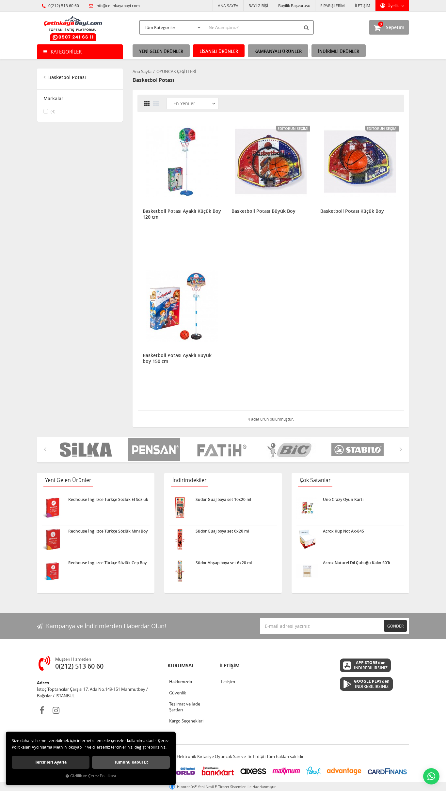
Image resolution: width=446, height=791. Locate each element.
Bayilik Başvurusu (294, 5)
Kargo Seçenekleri (186, 721)
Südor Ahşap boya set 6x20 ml (224, 563)
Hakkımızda (180, 682)
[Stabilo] (355, 449)
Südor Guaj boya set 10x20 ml (223, 499)
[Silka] (83, 449)
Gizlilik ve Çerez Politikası (93, 775)
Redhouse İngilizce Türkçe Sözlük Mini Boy (108, 531)
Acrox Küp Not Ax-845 (343, 531)
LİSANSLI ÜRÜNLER (218, 51)
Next (401, 449)
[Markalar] (287, 449)
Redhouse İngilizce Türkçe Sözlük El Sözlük (108, 499)
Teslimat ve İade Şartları (184, 707)
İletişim (228, 682)
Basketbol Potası (66, 77)
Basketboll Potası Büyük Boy (263, 211)
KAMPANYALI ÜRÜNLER (278, 51)
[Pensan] (151, 449)
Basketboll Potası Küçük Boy (352, 211)
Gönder (395, 625)
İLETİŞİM (362, 5)
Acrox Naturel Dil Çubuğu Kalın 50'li (356, 563)
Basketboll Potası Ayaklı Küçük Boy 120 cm (182, 214)
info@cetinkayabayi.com (117, 5)
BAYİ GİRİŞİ (258, 5)
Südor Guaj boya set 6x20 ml (222, 531)
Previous (45, 449)
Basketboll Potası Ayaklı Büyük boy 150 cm (177, 358)
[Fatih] (219, 449)
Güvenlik (177, 693)
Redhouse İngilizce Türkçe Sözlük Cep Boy (107, 563)
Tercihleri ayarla (51, 762)
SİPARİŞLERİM (332, 5)
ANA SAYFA (228, 5)
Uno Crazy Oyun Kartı (343, 499)
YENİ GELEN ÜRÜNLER (161, 51)
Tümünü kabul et (131, 762)
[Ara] (307, 27)
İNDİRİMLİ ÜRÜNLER (338, 51)
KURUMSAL (180, 665)
